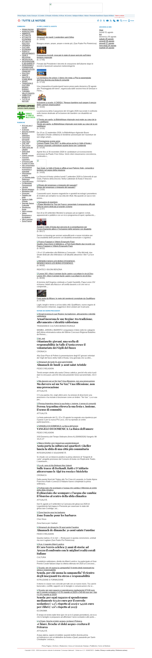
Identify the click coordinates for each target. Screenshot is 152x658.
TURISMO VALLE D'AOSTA (28, 92)
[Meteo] (114, 20)
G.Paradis (48, 15)
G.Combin (41, 15)
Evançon (34, 15)
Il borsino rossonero (26, 158)
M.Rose (61, 15)
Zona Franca (27, 221)
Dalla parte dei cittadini (27, 148)
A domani (25, 130)
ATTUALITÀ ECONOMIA (26, 38)
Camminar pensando (26, 138)
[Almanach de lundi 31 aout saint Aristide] (55, 362)
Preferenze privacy (121, 650)
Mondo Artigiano (28, 189)
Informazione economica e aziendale (27, 169)
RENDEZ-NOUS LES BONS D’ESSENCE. (55, 263)
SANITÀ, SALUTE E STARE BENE (27, 77)
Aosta (29, 15)
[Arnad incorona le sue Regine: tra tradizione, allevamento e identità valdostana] (67, 316)
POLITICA (26, 73)
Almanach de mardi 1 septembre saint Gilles (55, 37)
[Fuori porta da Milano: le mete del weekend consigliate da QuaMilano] (41, 296)
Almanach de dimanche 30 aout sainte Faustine (66, 530)
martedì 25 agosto (106, 48)
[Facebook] (98, 20)
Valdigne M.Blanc (78, 15)
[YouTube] (107, 20)
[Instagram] (101, 20)
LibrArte (25, 187)
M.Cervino (68, 15)
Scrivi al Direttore (104, 646)
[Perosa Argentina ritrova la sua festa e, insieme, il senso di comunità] (66, 404)
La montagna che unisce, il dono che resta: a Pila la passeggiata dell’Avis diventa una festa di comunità (64, 79)
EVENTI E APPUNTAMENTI (28, 52)
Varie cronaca (27, 211)
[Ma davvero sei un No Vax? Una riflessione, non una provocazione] (66, 381)
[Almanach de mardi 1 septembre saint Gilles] (41, 35)
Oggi (101, 30)
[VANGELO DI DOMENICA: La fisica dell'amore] (57, 426)
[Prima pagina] (19, 20)
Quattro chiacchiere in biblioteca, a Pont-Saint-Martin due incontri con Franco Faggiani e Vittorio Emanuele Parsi (66, 245)
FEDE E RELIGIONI (26, 56)
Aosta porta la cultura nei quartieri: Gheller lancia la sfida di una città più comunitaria (64, 447)
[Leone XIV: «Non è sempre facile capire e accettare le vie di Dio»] (65, 274)
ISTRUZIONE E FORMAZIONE (28, 66)
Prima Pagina (22, 15)
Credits (97, 650)
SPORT (25, 81)
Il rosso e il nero (28, 163)
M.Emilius (55, 15)
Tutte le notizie (119, 15)
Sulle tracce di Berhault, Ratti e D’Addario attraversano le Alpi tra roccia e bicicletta (62, 469)
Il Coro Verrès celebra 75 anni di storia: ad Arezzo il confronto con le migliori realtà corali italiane (66, 550)
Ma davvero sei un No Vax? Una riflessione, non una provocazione (66, 385)
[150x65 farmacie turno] (26, 119)
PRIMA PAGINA (28, 29)
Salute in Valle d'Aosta (27, 200)
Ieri (100, 34)
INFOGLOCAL (27, 59)
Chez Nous (26, 141)
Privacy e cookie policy (107, 650)
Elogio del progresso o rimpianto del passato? (56, 187)
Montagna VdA (27, 191)
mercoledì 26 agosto (107, 46)
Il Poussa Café (27, 161)
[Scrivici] (118, 20)
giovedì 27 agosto (106, 43)
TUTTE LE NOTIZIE (26, 100)
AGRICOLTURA (28, 31)
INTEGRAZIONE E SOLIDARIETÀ (28, 62)
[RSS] (111, 20)
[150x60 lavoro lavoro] (26, 110)
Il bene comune (28, 155)
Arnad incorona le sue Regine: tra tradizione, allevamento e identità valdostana (65, 320)
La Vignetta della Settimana (28, 178)
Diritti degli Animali (26, 152)
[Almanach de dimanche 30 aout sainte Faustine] (58, 527)
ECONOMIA (26, 49)
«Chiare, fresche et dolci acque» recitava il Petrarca (63, 625)
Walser (86, 15)
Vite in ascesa (27, 219)
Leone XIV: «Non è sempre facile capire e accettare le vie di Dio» (64, 276)
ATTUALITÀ (26, 35)
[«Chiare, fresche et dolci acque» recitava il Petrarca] (59, 621)
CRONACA (26, 45)
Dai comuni (26, 145)
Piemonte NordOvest (96, 15)
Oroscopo (25, 193)
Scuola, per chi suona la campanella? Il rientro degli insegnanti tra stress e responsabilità (65, 574)
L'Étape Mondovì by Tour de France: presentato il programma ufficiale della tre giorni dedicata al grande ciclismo (66, 205)
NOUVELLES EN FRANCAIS (28, 70)
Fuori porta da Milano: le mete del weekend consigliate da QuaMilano (66, 298)
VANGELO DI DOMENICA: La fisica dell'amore (65, 429)
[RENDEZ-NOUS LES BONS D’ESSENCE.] (56, 261)
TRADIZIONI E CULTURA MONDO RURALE (27, 86)
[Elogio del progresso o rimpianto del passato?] (57, 185)
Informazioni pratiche (26, 174)
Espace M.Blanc (109, 15)
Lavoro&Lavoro (27, 181)
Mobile (132, 20)
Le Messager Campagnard (27, 184)
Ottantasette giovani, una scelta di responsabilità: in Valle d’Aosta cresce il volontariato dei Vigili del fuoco (61, 345)
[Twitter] (104, 20)
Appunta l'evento (28, 132)
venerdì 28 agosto (106, 41)
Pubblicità (93, 646)
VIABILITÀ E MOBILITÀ (26, 96)
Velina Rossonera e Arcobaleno (27, 215)
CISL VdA (25, 143)
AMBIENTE (26, 33)
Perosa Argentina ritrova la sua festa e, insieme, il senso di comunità (66, 408)
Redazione (63, 646)
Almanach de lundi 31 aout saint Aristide (61, 364)
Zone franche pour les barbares (56, 515)
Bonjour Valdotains (26, 134)
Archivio (124, 20)
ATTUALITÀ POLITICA (26, 42)
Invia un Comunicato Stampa (78, 646)
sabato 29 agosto (106, 39)
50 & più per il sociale (27, 126)
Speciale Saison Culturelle (28, 204)
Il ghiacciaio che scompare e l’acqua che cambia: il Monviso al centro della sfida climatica (67, 494)
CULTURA (26, 47)
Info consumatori (28, 165)
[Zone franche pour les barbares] (51, 512)
